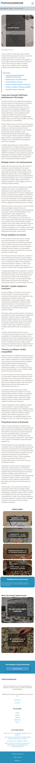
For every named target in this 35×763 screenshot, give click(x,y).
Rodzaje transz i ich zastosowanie (16, 79)
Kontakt (17, 703)
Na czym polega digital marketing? (17, 610)
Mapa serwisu (17, 757)
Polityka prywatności (17, 754)
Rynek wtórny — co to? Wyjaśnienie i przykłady (17, 567)
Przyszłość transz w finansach (15, 89)
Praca (17, 722)
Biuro (17, 713)
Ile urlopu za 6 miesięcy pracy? (17, 741)
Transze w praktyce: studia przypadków (18, 87)
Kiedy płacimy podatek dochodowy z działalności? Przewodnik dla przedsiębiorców (17, 745)
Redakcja (17, 700)
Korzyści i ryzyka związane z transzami (18, 84)
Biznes (11, 8)
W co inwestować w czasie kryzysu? (17, 640)
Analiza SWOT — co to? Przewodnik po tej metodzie (17, 535)
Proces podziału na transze (14, 82)
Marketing (17, 720)
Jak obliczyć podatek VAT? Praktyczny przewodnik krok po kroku (17, 737)
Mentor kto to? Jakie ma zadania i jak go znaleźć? (17, 734)
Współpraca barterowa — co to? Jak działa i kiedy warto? (17, 551)
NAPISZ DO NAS (17, 668)
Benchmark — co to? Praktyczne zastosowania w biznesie (17, 519)
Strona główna (4, 8)
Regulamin (17, 760)
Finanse (17, 717)
